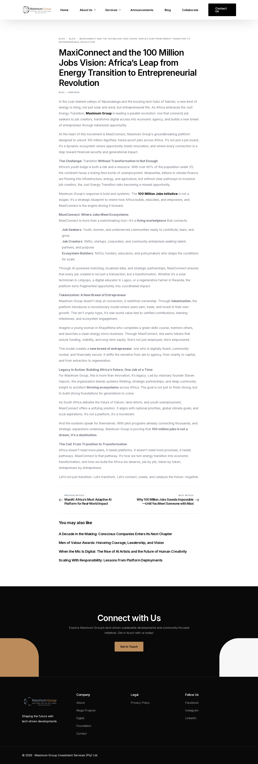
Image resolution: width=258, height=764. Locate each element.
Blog (62, 92)
